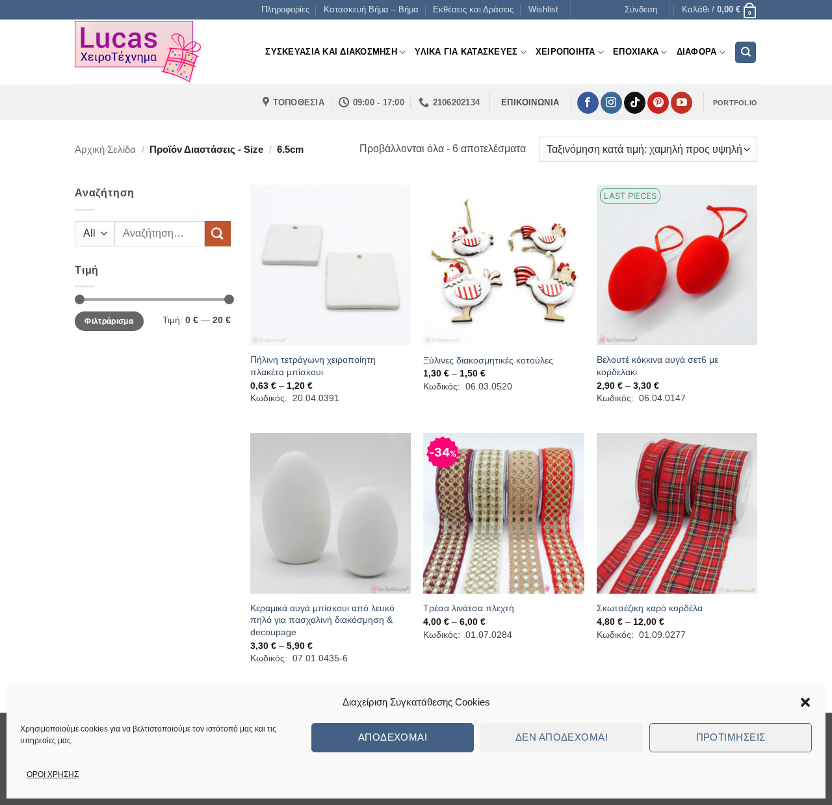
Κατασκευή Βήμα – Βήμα (371, 9)
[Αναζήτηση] (745, 52)
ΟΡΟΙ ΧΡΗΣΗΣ (53, 774)
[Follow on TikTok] (634, 103)
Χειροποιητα (565, 52)
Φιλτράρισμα (108, 321)
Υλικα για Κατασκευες (466, 52)
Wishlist (543, 9)
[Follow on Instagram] (611, 103)
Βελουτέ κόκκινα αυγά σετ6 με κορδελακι (657, 365)
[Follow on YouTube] (681, 103)
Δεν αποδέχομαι (561, 737)
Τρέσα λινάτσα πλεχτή (468, 608)
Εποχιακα (635, 52)
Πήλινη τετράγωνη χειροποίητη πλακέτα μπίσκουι (313, 365)
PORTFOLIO (735, 103)
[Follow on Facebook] (588, 103)
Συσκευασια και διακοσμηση (330, 52)
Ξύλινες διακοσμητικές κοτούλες (488, 360)
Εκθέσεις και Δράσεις (473, 9)
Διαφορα (697, 52)
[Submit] (218, 233)
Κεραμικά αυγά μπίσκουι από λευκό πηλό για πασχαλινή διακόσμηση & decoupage (322, 620)
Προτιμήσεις (731, 737)
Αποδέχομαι (393, 737)
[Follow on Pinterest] (658, 103)
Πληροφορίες (285, 9)
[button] (805, 702)
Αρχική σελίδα (105, 149)
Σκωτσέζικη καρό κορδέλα (650, 608)
